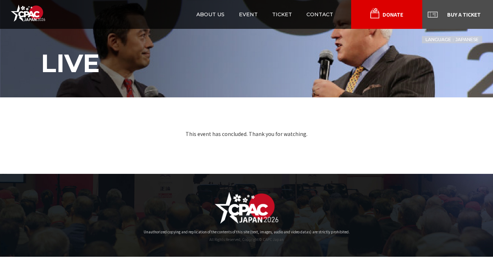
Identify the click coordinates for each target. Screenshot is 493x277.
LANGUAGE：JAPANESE (452, 39)
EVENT (248, 14)
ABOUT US (210, 14)
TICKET (282, 14)
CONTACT (319, 14)
